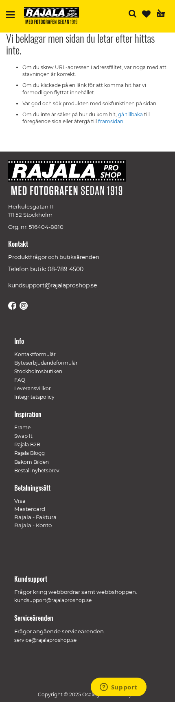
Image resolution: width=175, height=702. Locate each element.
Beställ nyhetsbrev (36, 470)
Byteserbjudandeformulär (46, 363)
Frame (22, 427)
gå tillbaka (131, 114)
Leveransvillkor (32, 388)
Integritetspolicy (34, 397)
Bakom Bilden (31, 462)
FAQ (19, 380)
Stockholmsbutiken (38, 371)
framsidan (110, 121)
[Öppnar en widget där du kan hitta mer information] (118, 688)
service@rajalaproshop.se (45, 640)
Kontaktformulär (35, 354)
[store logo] (54, 16)
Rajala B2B (27, 444)
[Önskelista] (146, 14)
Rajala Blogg (29, 453)
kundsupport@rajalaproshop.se (52, 285)
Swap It (23, 436)
